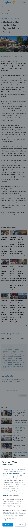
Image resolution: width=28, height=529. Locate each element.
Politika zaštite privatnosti (13, 473)
